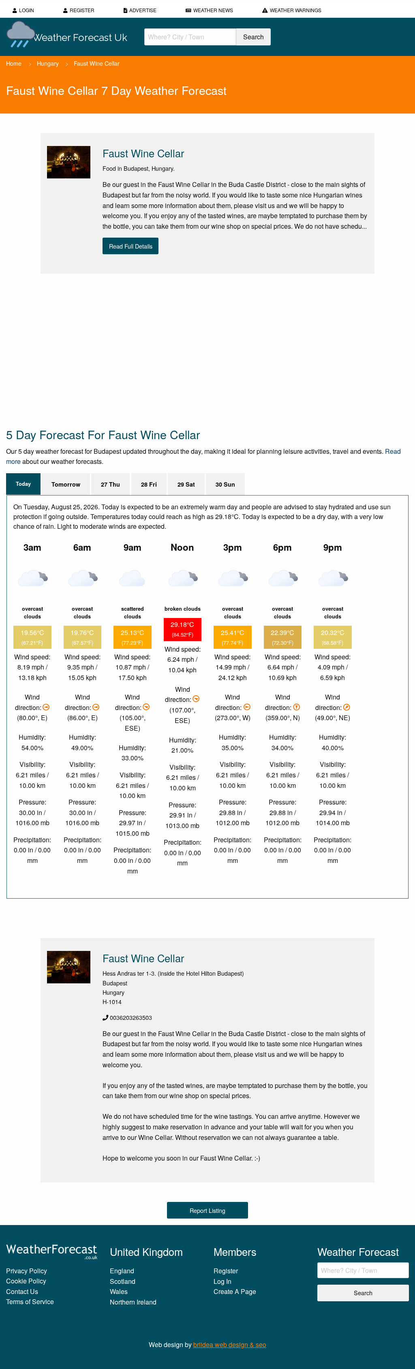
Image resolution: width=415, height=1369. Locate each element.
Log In (222, 1281)
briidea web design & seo (229, 1344)
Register (82, 9)
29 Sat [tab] (186, 484)
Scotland (122, 1281)
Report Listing (207, 1210)
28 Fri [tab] (149, 484)
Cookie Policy (26, 1280)
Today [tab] (23, 483)
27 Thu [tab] (110, 484)
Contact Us (22, 1291)
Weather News (213, 9)
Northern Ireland (133, 1302)
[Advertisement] (207, 350)
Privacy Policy (26, 1270)
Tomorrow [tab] (65, 484)
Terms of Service (30, 1301)
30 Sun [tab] (225, 484)
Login (26, 9)
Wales (119, 1291)
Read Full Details (130, 246)
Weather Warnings (295, 9)
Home (13, 63)
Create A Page (235, 1291)
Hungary (48, 63)
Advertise (142, 9)
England (122, 1270)
